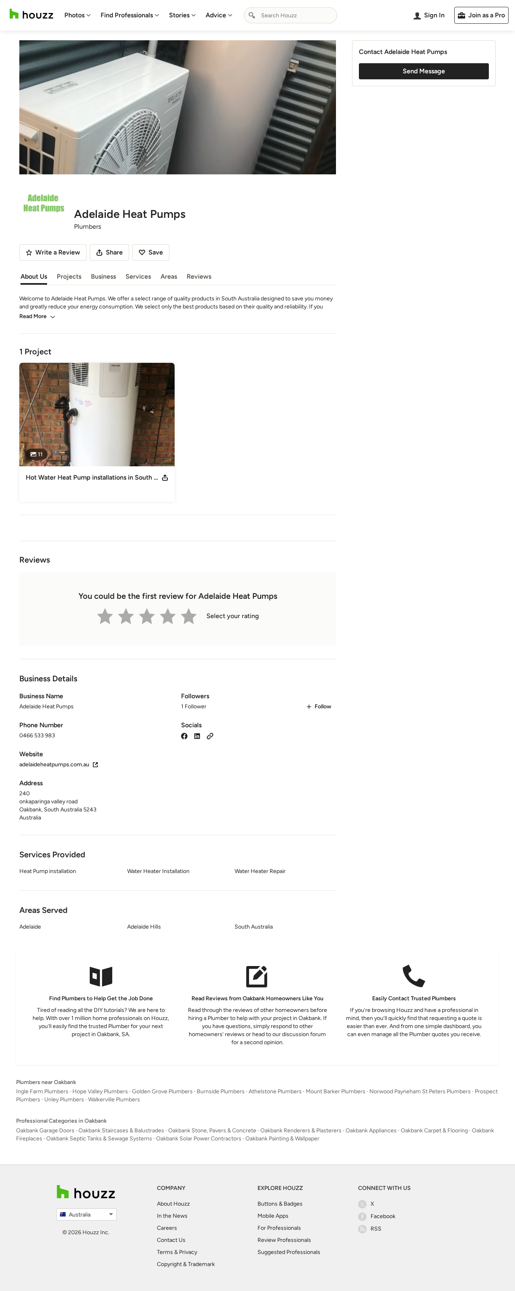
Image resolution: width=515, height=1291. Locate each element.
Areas (169, 276)
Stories (179, 15)
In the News (172, 1215)
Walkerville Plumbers (114, 1099)
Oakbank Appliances (371, 1130)
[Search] (252, 15)
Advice (216, 15)
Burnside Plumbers (221, 1091)
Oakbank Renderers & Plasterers (301, 1130)
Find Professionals (127, 15)
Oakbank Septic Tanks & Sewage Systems (99, 1138)
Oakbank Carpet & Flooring (434, 1130)
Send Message (424, 71)
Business (103, 276)
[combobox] (290, 15)
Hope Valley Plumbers (100, 1091)
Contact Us (171, 1240)
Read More (33, 316)
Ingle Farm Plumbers (42, 1091)
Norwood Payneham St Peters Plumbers (420, 1091)
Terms (165, 1252)
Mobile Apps (273, 1215)
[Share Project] (165, 478)
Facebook (383, 1216)
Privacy (188, 1252)
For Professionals (279, 1228)
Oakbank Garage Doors (45, 1130)
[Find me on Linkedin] (197, 735)
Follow (323, 706)
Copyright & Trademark (186, 1264)
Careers (167, 1228)
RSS (376, 1228)
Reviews (199, 276)
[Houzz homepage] (31, 14)
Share (114, 252)
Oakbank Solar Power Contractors (198, 1138)
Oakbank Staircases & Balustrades (121, 1130)
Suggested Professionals (289, 1252)
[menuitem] (78, 15)
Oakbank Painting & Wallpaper (282, 1138)
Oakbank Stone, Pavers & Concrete (212, 1130)
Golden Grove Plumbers (162, 1091)
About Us (34, 276)
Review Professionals (284, 1240)
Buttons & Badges (280, 1203)
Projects (69, 276)
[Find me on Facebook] (184, 735)
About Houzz (173, 1203)
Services (138, 276)
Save (155, 252)
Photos (74, 15)
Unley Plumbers (64, 1099)
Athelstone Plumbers (275, 1091)
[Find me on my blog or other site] (210, 735)
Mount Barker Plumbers (335, 1091)
